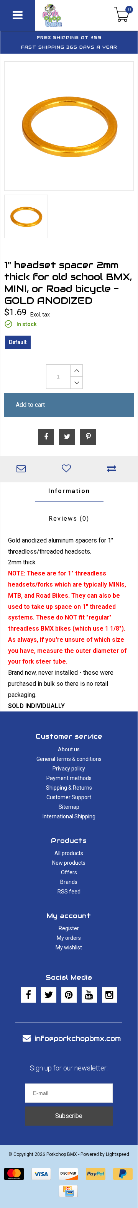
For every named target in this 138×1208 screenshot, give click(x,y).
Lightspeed (117, 1154)
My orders (69, 938)
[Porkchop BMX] (62, 15)
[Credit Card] (68, 1191)
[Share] (46, 437)
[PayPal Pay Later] (123, 1174)
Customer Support (68, 797)
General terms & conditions (69, 759)
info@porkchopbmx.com (77, 1038)
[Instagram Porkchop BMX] (109, 995)
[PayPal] (95, 1174)
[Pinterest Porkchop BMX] (69, 995)
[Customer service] (23, 469)
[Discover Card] (68, 1174)
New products (68, 863)
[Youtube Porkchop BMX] (89, 995)
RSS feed (69, 891)
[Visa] (41, 1174)
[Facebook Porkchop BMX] (28, 995)
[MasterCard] (14, 1174)
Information (69, 491)
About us (69, 749)
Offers (69, 872)
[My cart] (121, 15)
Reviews (69, 518)
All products (68, 853)
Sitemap (69, 807)
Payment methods (69, 778)
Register (69, 928)
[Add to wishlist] (68, 469)
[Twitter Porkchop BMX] (48, 995)
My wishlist (69, 947)
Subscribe (68, 1115)
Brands (68, 882)
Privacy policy (69, 768)
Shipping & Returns (69, 788)
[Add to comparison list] (113, 469)
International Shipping (69, 816)
